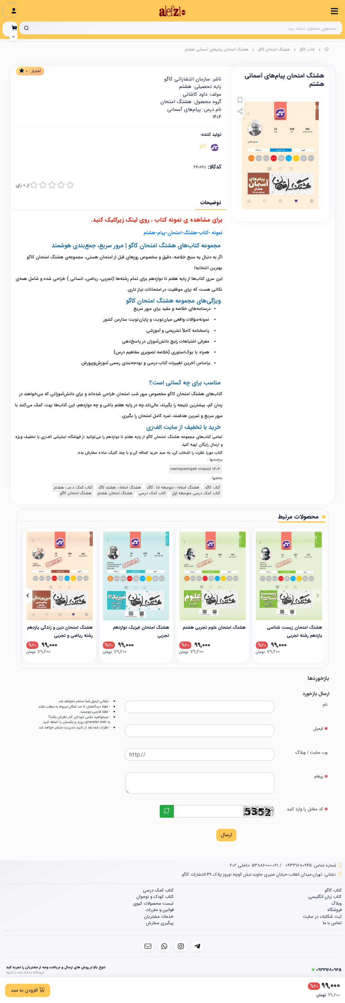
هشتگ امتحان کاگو (274, 49)
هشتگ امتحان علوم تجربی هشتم (214, 627)
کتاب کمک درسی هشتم (73, 487)
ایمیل (318, 728)
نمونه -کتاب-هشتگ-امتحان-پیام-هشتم (183, 233)
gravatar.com (96, 722)
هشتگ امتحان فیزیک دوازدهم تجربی (141, 631)
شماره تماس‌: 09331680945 (310, 865)
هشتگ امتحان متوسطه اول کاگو (173, 487)
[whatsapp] (164, 946)
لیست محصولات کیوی (153, 903)
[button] (317, 595)
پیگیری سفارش (160, 923)
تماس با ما (332, 923)
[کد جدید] (167, 811)
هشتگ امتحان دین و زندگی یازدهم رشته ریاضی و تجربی (60, 631)
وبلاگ (336, 903)
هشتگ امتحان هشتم (114, 493)
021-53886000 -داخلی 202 (254, 865)
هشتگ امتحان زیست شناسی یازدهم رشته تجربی (294, 631)
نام (325, 704)
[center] (26, 28)
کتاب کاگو (307, 49)
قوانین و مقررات (160, 909)
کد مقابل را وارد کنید (305, 809)
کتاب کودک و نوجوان (155, 896)
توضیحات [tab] (210, 202)
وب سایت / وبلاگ (311, 752)
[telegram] (197, 946)
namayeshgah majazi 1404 (195, 469)
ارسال (226, 835)
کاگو (203, 146)
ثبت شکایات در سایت (322, 916)
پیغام (318, 776)
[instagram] (181, 946)
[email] (148, 946)
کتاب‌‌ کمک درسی (152, 493)
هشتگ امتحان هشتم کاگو (119, 487)
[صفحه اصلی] (326, 50)
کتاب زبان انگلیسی (325, 896)
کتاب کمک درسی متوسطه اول (196, 493)
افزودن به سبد (25, 990)
